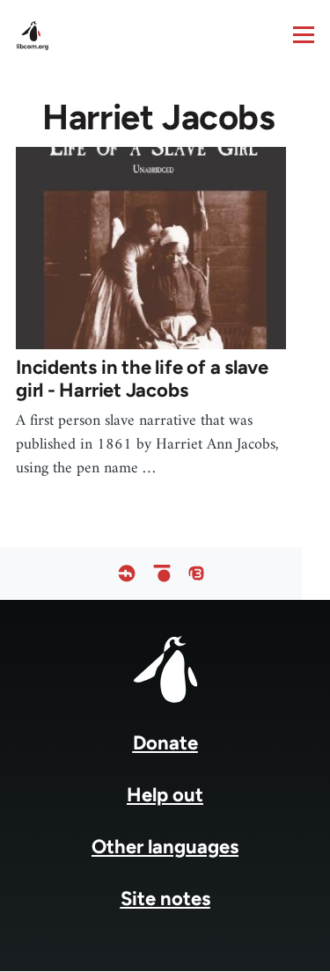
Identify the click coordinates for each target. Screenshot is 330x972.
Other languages (165, 847)
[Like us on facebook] (126, 573)
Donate (165, 743)
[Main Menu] (303, 34)
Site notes (165, 898)
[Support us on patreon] (161, 573)
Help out (165, 795)
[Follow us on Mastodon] (196, 573)
